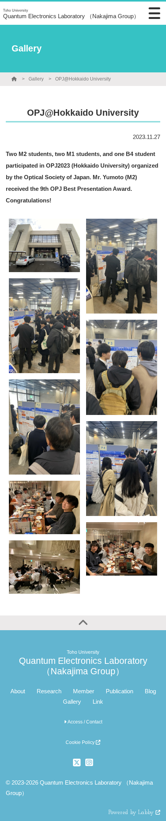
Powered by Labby (132, 813)
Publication (119, 691)
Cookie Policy (81, 742)
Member (83, 691)
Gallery (36, 79)
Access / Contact (84, 722)
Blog (150, 691)
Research (49, 691)
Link (98, 701)
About (17, 691)
